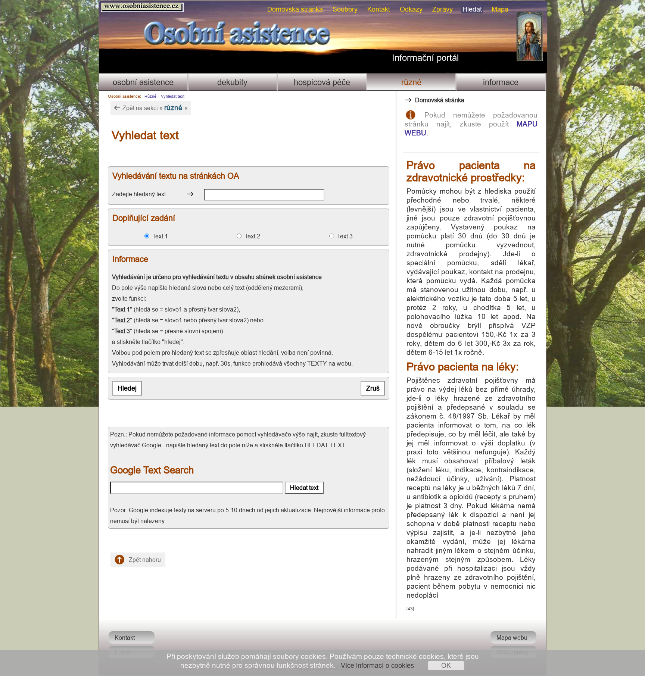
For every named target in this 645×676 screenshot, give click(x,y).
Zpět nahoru (144, 559)
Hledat (472, 9)
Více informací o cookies (377, 665)
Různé (411, 82)
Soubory (345, 9)
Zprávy (442, 9)
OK (446, 665)
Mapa (500, 9)
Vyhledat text (172, 96)
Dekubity (232, 82)
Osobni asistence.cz (113, 4)
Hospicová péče (322, 82)
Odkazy (411, 9)
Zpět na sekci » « (154, 107)
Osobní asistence (143, 82)
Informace (500, 82)
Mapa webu (511, 637)
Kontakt (378, 9)
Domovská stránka (295, 9)
